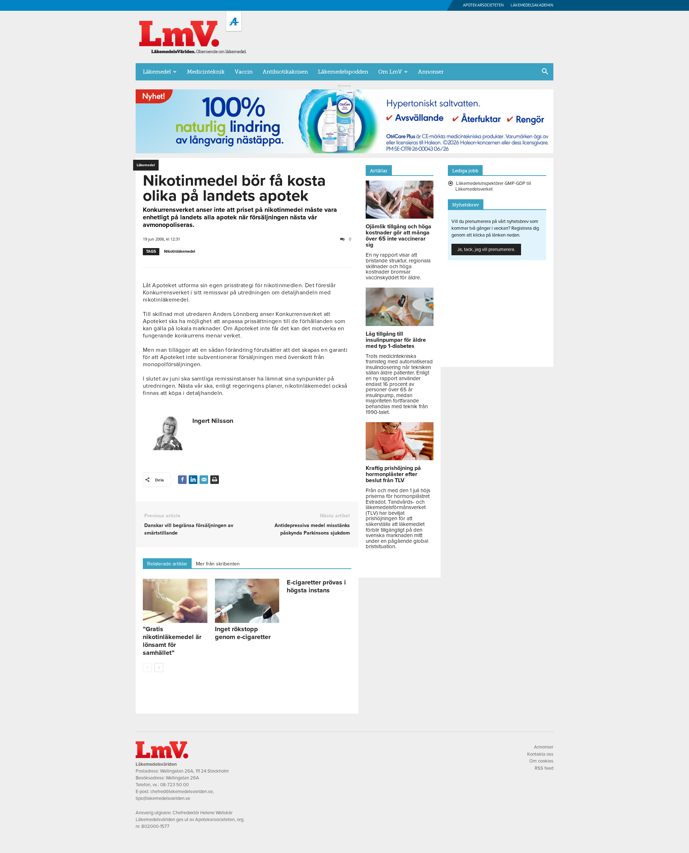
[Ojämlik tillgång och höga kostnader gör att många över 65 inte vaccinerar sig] (399, 216)
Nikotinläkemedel (179, 251)
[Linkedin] (193, 479)
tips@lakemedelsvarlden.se (163, 798)
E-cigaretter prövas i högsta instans (316, 586)
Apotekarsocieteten (483, 5)
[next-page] (158, 667)
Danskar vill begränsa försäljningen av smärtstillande (188, 529)
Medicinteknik (206, 72)
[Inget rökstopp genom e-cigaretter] (247, 601)
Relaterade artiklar (167, 564)
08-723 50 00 (174, 785)
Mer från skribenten (218, 564)
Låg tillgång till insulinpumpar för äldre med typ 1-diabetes (396, 340)
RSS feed (544, 768)
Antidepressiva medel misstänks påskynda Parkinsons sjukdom (312, 529)
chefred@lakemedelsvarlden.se (181, 791)
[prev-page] (147, 667)
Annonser (431, 72)
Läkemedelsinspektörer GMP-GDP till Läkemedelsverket (493, 186)
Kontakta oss (540, 754)
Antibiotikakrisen (285, 72)
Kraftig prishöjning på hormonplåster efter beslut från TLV (393, 474)
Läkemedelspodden (343, 72)
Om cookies (541, 761)
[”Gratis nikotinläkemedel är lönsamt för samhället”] (175, 601)
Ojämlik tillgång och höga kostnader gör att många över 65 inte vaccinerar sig (398, 235)
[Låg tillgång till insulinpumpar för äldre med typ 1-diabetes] (399, 324)
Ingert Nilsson (212, 421)
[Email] (204, 479)
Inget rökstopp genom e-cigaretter (243, 633)
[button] (544, 72)
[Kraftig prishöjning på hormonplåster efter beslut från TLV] (399, 458)
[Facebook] (182, 479)
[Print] (214, 479)
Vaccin (244, 72)
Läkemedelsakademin (532, 5)
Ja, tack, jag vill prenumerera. (486, 249)
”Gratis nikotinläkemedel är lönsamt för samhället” (172, 641)
